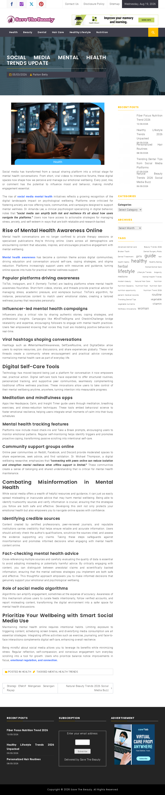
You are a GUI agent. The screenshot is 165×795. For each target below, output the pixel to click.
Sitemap (115, 3)
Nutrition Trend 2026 (153, 290)
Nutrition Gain (156, 286)
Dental (42, 32)
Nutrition (102, 32)
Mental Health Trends (63, 672)
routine (157, 294)
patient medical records (128, 295)
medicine (123, 276)
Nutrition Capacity (126, 286)
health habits (123, 262)
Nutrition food (142, 286)
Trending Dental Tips (127, 300)
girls (139, 256)
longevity (158, 272)
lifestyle (126, 271)
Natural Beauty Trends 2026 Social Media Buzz (87, 688)
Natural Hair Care (142, 281)
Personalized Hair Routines (24, 759)
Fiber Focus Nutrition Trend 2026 (27, 730)
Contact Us (72, 3)
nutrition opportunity (127, 290)
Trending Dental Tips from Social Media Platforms (150, 163)
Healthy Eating (155, 262)
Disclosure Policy (94, 3)
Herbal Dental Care (153, 267)
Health (13, 32)
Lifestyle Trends (144, 272)
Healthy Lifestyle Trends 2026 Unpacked (150, 134)
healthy (139, 261)
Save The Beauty (90, 759)
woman (143, 308)
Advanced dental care (127, 247)
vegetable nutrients (126, 304)
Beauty (27, 32)
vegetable (156, 299)
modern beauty (124, 281)
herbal (123, 266)
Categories (124, 204)
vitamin (157, 303)
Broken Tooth (124, 251)
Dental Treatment (126, 257)
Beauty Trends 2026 (153, 247)
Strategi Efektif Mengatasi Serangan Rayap (31, 688)
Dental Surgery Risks (153, 251)
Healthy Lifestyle (80, 32)
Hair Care (58, 32)
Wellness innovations (127, 309)
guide (150, 256)
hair (160, 257)
